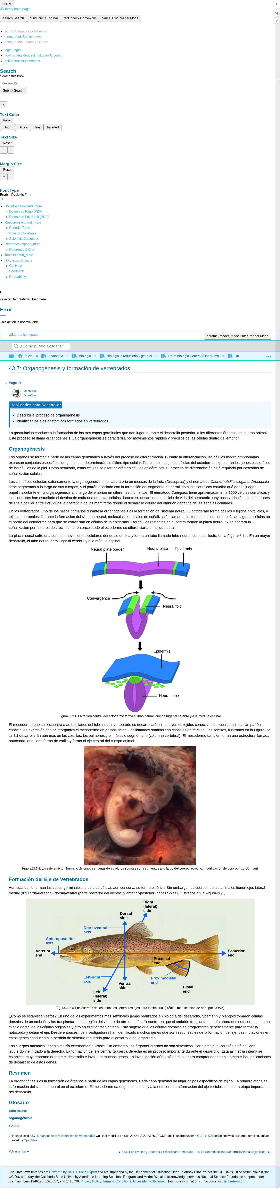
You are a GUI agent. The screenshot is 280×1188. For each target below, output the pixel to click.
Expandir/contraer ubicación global (268, 355)
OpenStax (30, 390)
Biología (85, 356)
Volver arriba (17, 1151)
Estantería (56, 356)
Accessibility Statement (149, 1181)
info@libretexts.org (231, 1181)
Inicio (28, 356)
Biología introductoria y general (129, 356)
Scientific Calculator (23, 238)
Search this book (12, 76)
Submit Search (13, 90)
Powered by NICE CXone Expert (73, 1172)
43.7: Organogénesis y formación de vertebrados (62, 1135)
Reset (7, 120)
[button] (16, 271)
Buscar (16, 346)
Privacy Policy (91, 1181)
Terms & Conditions (117, 1181)
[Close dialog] (3, 315)
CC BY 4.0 (204, 1135)
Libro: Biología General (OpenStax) (193, 356)
